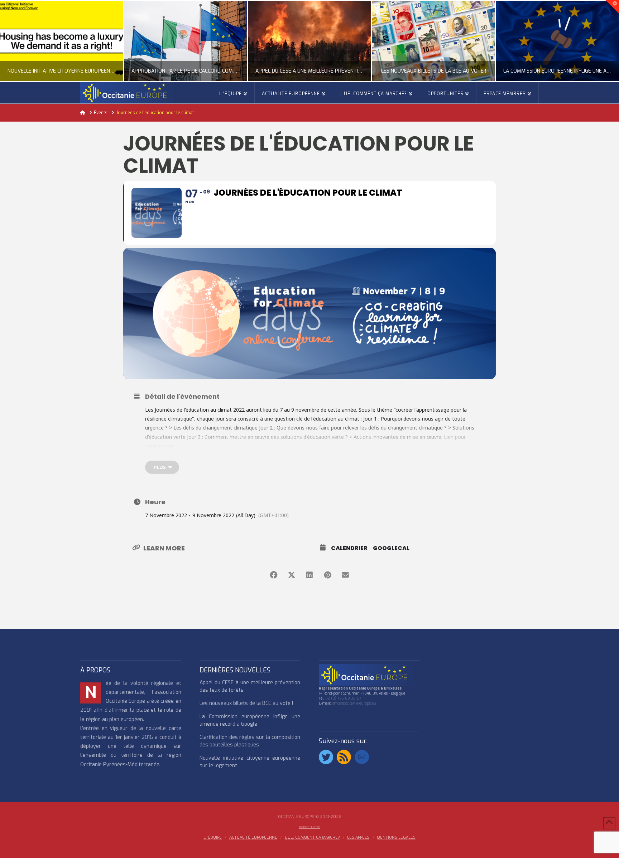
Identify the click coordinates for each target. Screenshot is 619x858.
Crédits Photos (309, 827)
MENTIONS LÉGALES (396, 837)
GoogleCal (391, 548)
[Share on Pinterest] (327, 575)
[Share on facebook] (274, 575)
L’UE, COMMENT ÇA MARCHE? (312, 837)
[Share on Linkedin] (309, 575)
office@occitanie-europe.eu (354, 703)
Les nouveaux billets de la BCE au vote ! (246, 703)
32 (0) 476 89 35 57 (343, 698)
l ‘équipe (212, 837)
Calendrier (349, 548)
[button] (612, 7)
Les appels (358, 837)
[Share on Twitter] (292, 575)
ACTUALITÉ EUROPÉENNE (253, 837)
